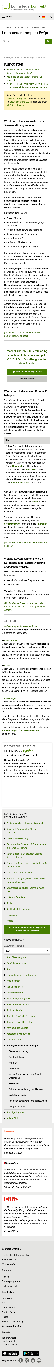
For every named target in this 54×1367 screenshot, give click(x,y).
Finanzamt (42, 523)
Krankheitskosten (30, 730)
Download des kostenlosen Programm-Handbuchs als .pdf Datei (27, 929)
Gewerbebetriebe (15, 992)
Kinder (35, 501)
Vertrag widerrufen (11, 1326)
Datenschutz (8, 1307)
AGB (4, 1303)
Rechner (10, 903)
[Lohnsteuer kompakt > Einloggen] (51, 16)
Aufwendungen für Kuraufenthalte (20, 626)
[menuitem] (41, 16)
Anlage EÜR (12, 1118)
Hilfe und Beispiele (16, 897)
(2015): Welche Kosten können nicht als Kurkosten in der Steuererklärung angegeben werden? (25, 606)
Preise (5, 1317)
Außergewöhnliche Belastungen (19, 57)
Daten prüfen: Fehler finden (20, 872)
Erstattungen (10, 698)
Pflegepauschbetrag (18, 1051)
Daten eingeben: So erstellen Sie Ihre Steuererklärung (24, 856)
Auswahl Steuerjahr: (14, 945)
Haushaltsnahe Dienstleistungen (22, 975)
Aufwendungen (9, 730)
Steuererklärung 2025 (20, 101)
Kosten (7, 665)
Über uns (6, 1270)
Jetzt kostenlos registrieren (28, 371)
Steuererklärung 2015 (16, 98)
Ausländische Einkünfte (18, 1004)
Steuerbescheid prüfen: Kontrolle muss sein (25, 890)
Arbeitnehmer (13, 981)
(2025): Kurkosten (15, 105)
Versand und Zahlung (13, 1321)
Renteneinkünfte (14, 1010)
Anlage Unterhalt (17, 1106)
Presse (10, 920)
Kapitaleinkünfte (15, 986)
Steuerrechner (9, 1259)
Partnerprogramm (11, 1281)
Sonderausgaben (15, 1039)
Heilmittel (17, 466)
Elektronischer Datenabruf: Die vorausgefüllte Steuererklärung (26, 846)
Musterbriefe (8, 1264)
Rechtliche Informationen (19, 909)
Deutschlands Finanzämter (15, 1255)
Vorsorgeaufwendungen (18, 1034)
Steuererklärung (12, 523)
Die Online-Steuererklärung (22, 10)
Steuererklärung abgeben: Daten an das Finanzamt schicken (26, 880)
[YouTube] (39, 1360)
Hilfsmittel (14, 1068)
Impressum (12, 915)
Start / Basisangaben (17, 957)
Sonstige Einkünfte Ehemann (21, 1016)
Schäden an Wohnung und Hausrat (26, 1089)
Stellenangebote (10, 1286)
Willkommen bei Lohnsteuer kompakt (25, 823)
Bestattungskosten (20, 482)
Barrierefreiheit (9, 1312)
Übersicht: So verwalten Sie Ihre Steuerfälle (22, 831)
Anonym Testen (27, 378)
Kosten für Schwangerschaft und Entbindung (25, 1076)
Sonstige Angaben (15, 1112)
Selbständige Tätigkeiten (19, 998)
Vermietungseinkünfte (17, 1028)
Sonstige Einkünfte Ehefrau (20, 1022)
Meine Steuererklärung (17, 838)
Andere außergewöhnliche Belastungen (28, 1100)
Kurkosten (40, 57)
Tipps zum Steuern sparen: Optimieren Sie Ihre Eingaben (27, 865)
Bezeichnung (10, 640)
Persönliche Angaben (17, 963)
